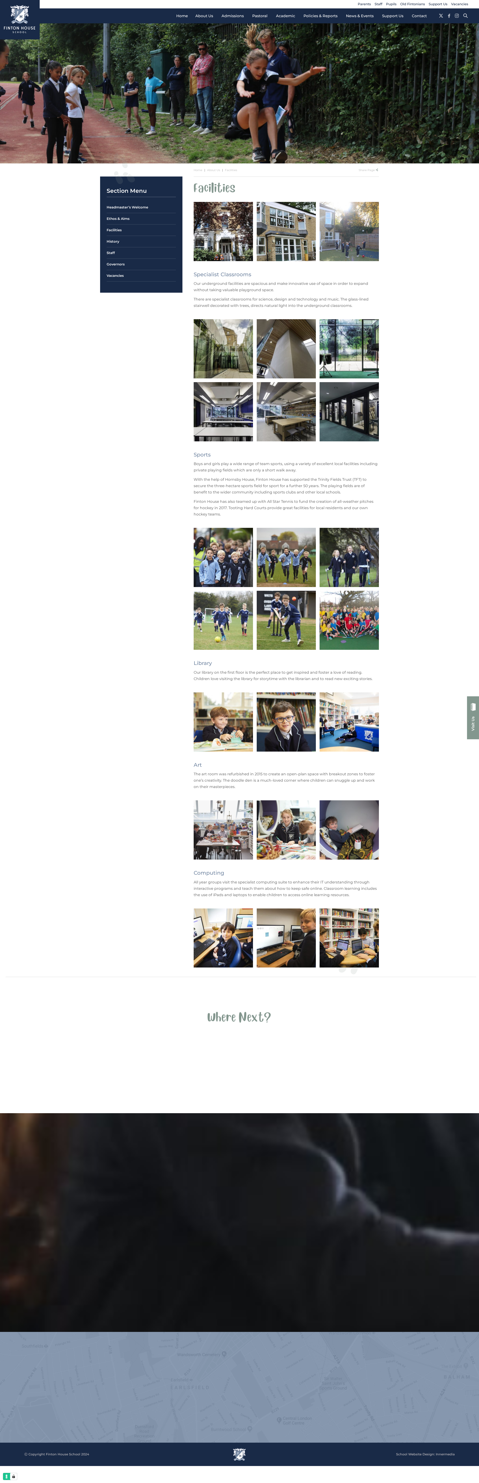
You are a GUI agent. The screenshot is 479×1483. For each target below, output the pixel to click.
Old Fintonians (412, 4)
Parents (364, 4)
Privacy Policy (16, 1409)
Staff (378, 4)
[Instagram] (457, 15)
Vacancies (459, 4)
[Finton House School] (20, 19)
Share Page (367, 170)
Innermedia (445, 1454)
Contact (167, 1379)
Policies (167, 1366)
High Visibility (60, 1402)
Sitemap (51, 1409)
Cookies (35, 1409)
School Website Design (415, 1454)
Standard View (35, 1402)
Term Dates (171, 1372)
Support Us (438, 4)
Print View (13, 1402)
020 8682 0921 (23, 1385)
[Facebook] (449, 15)
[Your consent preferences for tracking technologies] (13, 1476)
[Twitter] (441, 15)
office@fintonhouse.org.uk (35, 1391)
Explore (65, 1094)
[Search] (465, 15)
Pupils (391, 4)
